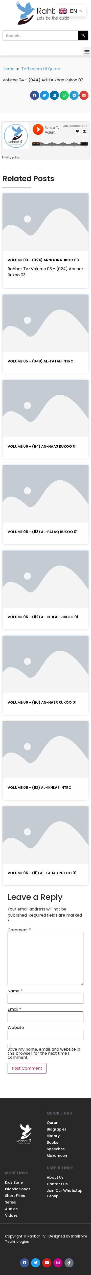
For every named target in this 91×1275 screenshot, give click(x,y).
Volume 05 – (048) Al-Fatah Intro (41, 361)
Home (8, 69)
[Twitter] (35, 1262)
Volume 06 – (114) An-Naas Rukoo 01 (42, 446)
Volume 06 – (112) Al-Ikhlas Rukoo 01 (43, 617)
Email (14, 1009)
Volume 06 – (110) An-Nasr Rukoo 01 (42, 702)
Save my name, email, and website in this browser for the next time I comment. (44, 1053)
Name (15, 991)
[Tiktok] (69, 1262)
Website (16, 1028)
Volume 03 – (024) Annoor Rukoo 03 (43, 260)
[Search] (83, 35)
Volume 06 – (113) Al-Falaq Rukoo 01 (43, 531)
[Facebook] (24, 1262)
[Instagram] (57, 1262)
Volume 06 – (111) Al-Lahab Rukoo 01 (42, 873)
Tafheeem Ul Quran (40, 69)
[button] (87, 51)
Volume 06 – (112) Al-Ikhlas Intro (40, 787)
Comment (19, 930)
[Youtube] (46, 1262)
